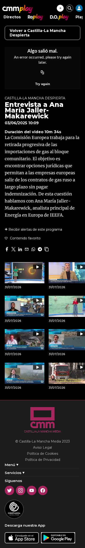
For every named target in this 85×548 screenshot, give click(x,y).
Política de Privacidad (42, 460)
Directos (12, 17)
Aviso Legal (42, 447)
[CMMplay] (17, 9)
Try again (42, 84)
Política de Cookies (42, 453)
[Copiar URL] (42, 72)
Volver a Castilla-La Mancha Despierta (38, 32)
